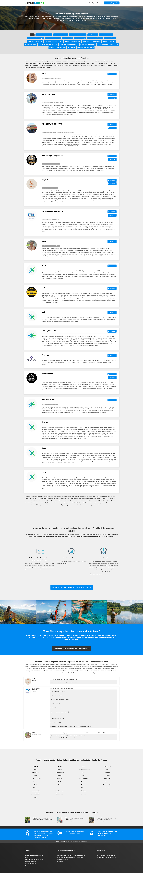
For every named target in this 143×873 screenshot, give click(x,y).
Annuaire (27, 855)
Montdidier (83, 785)
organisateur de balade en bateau (69, 44)
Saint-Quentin (107, 766)
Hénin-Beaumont (59, 791)
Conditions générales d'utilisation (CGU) (34, 859)
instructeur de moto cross (53, 38)
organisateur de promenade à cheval (108, 44)
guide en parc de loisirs (106, 35)
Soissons (107, 772)
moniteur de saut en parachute (91, 41)
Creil (59, 781)
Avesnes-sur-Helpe (35, 778)
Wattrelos (107, 788)
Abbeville (35, 766)
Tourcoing (107, 775)
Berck (35, 785)
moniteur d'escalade (30, 44)
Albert (35, 769)
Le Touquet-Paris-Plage (83, 769)
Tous (32, 35)
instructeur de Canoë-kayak (35, 38)
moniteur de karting (109, 38)
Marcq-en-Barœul (83, 778)
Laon (83, 766)
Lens (83, 772)
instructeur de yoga (80, 38)
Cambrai (59, 766)
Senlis (107, 769)
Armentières (35, 772)
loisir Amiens (60, 861)
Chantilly (59, 769)
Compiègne (60, 778)
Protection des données (30, 861)
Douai (59, 785)
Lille (83, 775)
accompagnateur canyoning (44, 35)
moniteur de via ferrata (109, 41)
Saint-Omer (83, 794)
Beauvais (35, 781)
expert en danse (92, 35)
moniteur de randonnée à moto (53, 41)
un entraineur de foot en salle (85, 47)
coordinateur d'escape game (78, 35)
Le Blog (92, 2)
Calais (35, 797)
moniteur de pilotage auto (35, 41)
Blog (26, 865)
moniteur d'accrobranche (95, 38)
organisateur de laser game (87, 44)
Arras (35, 775)
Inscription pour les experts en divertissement (71, 648)
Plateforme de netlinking (30, 863)
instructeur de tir (67, 38)
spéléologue (71, 47)
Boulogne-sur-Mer (35, 791)
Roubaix (83, 791)
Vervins (107, 781)
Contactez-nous (28, 867)
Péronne (83, 788)
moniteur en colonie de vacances (48, 44)
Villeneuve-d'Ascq (107, 785)
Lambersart (59, 794)
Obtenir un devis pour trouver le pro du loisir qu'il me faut (71, 587)
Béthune (35, 788)
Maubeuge (83, 781)
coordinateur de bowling (60, 35)
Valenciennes (107, 778)
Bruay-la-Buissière (35, 794)
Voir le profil (112, 74)
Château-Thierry (59, 772)
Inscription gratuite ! (112, 3)
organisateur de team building (57, 47)
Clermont (59, 775)
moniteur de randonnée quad (72, 41)
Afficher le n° (112, 98)
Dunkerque (59, 788)
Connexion (100, 2)
